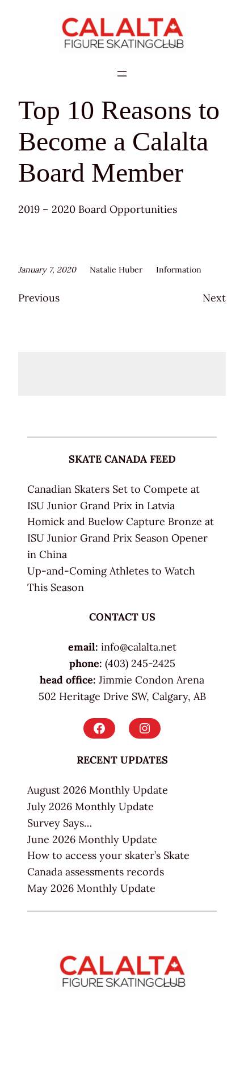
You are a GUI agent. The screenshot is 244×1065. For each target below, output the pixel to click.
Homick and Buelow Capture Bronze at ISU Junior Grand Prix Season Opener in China (120, 538)
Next (214, 297)
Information (178, 270)
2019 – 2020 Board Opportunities (97, 209)
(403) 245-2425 (140, 663)
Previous (39, 297)
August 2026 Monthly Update (97, 789)
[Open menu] (122, 74)
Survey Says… (59, 822)
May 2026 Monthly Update (91, 888)
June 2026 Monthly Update (92, 839)
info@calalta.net (138, 646)
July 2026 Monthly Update (90, 806)
